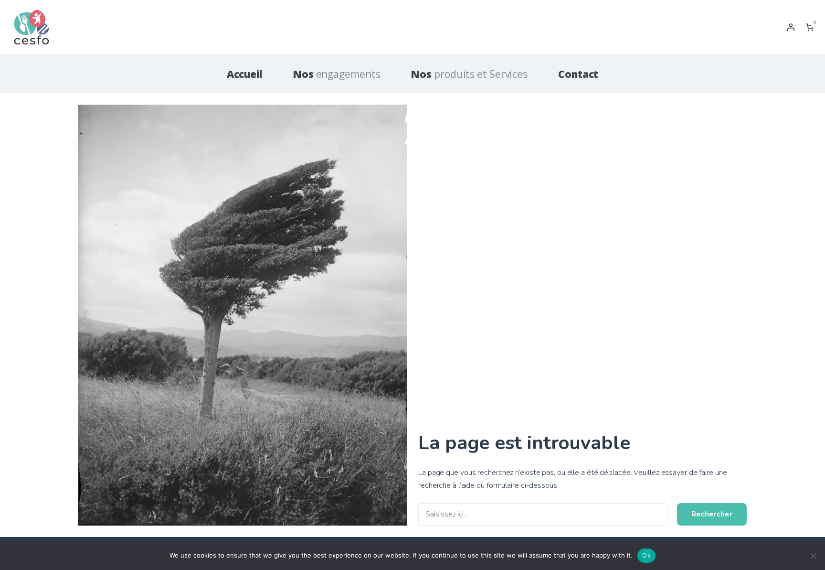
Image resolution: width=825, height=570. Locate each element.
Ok (646, 555)
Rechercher (711, 514)
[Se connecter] (790, 27)
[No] (813, 555)
